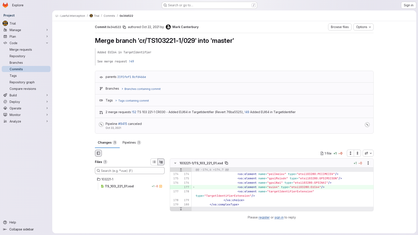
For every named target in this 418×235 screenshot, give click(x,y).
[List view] (153, 161)
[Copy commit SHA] (124, 27)
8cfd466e (139, 77)
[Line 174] (175, 174)
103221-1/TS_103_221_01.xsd (201, 163)
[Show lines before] (181, 170)
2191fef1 (124, 77)
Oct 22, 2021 (150, 27)
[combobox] (368, 153)
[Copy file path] (226, 163)
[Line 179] (185, 200)
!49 (131, 61)
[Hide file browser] (98, 153)
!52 (134, 112)
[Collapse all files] (357, 153)
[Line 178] (185, 192)
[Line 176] (175, 183)
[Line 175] (175, 178)
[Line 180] (185, 205)
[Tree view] (161, 161)
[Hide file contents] (175, 163)
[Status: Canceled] (101, 124)
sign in (279, 217)
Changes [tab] (106, 142)
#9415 (122, 124)
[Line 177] (175, 192)
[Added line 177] (185, 187)
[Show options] (368, 163)
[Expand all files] (350, 153)
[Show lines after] (181, 209)
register (264, 217)
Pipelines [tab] (131, 142)
